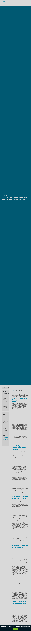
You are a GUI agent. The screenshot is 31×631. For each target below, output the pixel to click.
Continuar (15, 629)
